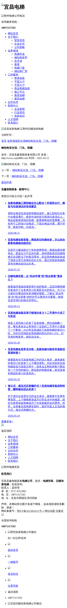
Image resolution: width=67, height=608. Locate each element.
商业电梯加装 (22, 88)
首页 (4, 140)
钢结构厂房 (20, 71)
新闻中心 (13, 105)
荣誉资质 (19, 40)
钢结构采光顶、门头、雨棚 (41, 140)
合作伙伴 (13, 102)
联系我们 (13, 122)
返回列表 (6, 182)
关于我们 (13, 36)
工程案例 (13, 74)
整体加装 (19, 78)
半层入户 (19, 85)
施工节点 (19, 91)
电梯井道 (19, 54)
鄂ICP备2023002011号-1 (30, 511)
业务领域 (13, 50)
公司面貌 (19, 47)
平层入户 (19, 81)
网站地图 (50, 511)
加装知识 (19, 115)
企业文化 (19, 43)
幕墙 (17, 64)
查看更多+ (7, 421)
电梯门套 (19, 67)
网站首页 (13, 33)
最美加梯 (19, 95)
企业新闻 (19, 109)
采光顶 (18, 61)
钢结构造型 (20, 57)
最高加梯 (19, 98)
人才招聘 (13, 119)
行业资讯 (19, 112)
